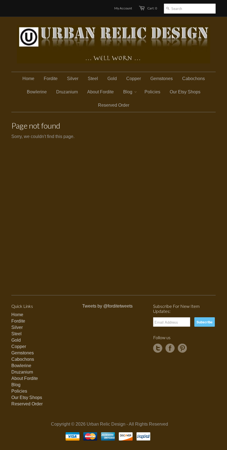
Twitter (157, 348)
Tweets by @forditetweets (107, 306)
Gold (16, 340)
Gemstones (22, 353)
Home (17, 314)
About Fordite (24, 378)
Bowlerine (21, 365)
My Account (123, 8)
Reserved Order (27, 404)
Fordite (18, 321)
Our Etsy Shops (26, 397)
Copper (18, 346)
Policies (19, 391)
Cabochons (22, 359)
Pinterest (182, 348)
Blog (15, 384)
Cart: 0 (152, 8)
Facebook (170, 348)
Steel (16, 333)
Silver (17, 327)
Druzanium (22, 372)
